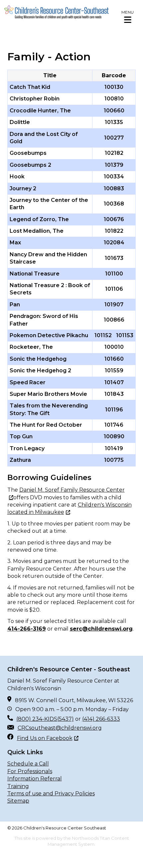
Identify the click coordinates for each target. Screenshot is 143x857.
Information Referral (34, 778)
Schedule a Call (28, 764)
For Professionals (29, 771)
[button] (127, 17)
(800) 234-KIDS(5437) (45, 719)
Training (18, 786)
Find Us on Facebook (44, 738)
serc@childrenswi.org (101, 629)
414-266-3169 (26, 629)
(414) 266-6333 (101, 719)
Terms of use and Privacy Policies (51, 793)
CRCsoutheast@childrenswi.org (60, 728)
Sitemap (18, 801)
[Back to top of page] (129, 841)
